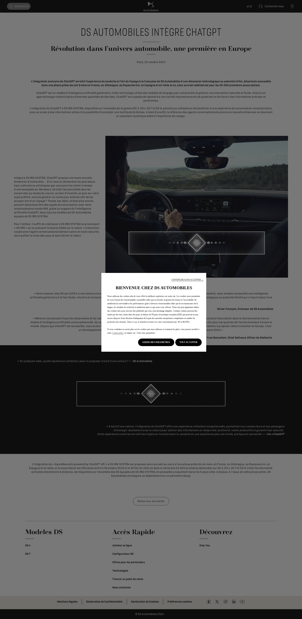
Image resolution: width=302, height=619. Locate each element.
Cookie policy (118, 333)
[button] (187, 280)
